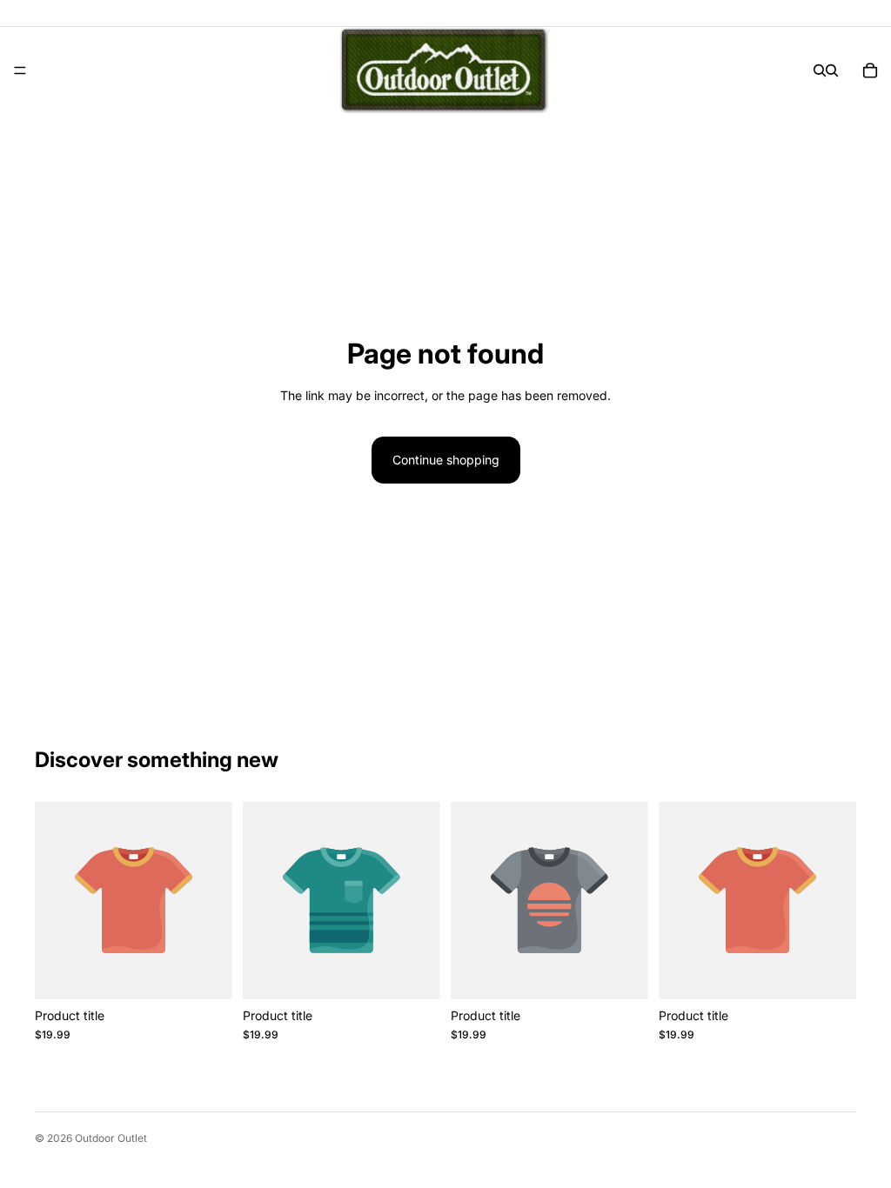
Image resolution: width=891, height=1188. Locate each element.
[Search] (820, 70)
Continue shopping (445, 459)
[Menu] (20, 70)
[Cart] (870, 70)
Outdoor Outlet (111, 1138)
